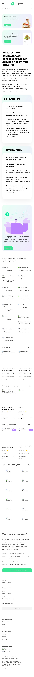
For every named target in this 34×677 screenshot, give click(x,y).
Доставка (4, 639)
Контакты (5, 627)
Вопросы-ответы (6, 634)
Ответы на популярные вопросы (17, 570)
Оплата (4, 636)
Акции (4, 642)
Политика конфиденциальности (11, 661)
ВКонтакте (23, 564)
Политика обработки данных (10, 658)
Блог (3, 624)
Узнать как (8, 248)
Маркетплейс (6, 621)
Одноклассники (15, 564)
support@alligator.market (17, 553)
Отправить (17, 608)
